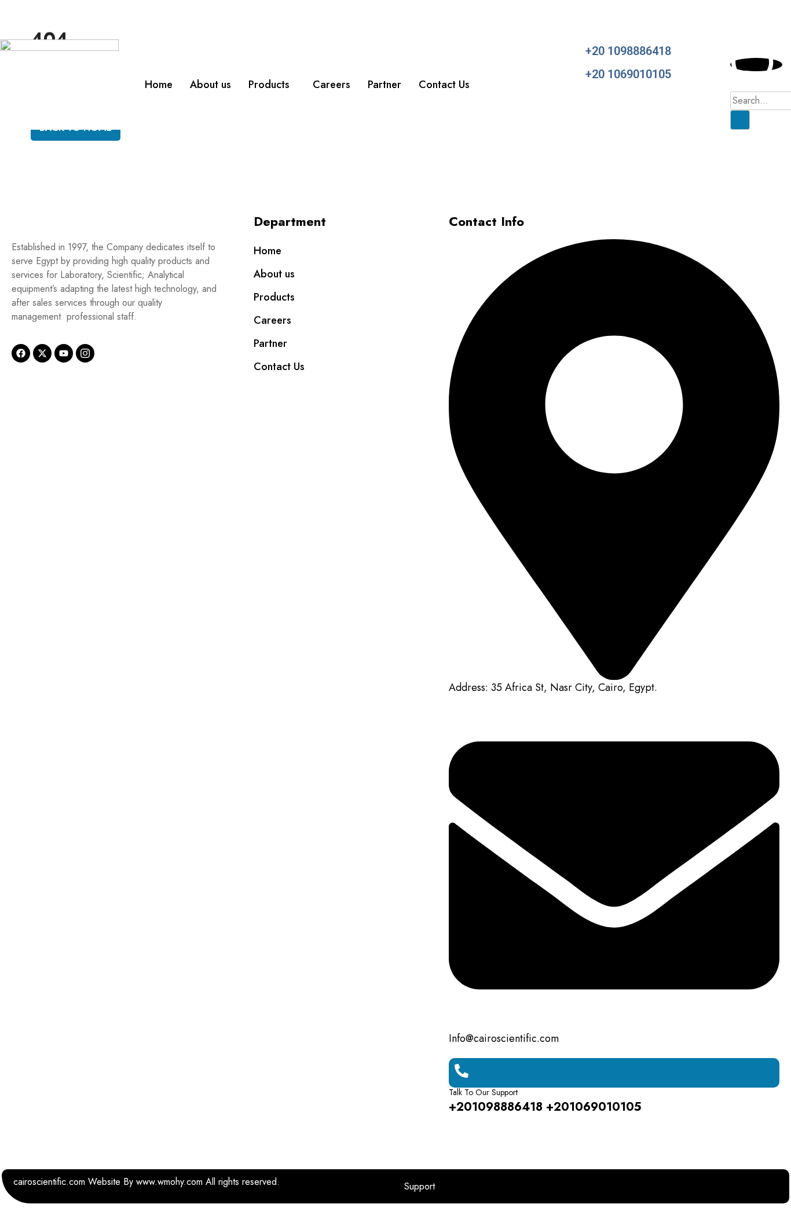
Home (159, 84)
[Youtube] (63, 353)
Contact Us (444, 84)
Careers (331, 84)
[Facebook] (21, 353)
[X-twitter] (42, 353)
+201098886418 (496, 1107)
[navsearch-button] (756, 64)
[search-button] (740, 120)
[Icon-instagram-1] (85, 353)
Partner (384, 84)
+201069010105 (594, 1107)
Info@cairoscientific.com (504, 1038)
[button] (272, 84)
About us (210, 84)
